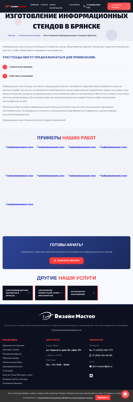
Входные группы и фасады (15, 379)
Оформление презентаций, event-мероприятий (50, 293)
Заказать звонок (116, 6)
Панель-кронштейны (12, 362)
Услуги (44, 5)
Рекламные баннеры (12, 383)
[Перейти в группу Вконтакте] (91, 376)
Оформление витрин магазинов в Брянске (17, 293)
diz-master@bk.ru (102, 366)
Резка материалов (56, 6)
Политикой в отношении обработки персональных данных (65, 398)
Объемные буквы (11, 358)
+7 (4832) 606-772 (93, 6)
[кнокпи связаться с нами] (125, 394)
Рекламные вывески (12, 354)
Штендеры (8, 371)
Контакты (74, 5)
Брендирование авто (13, 366)
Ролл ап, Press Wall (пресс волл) (17, 375)
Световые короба (11, 349)
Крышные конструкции (13, 345)
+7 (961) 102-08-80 (102, 355)
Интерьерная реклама (29, 35)
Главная (34, 5)
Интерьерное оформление (82, 293)
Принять (102, 397)
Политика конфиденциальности (66, 330)
